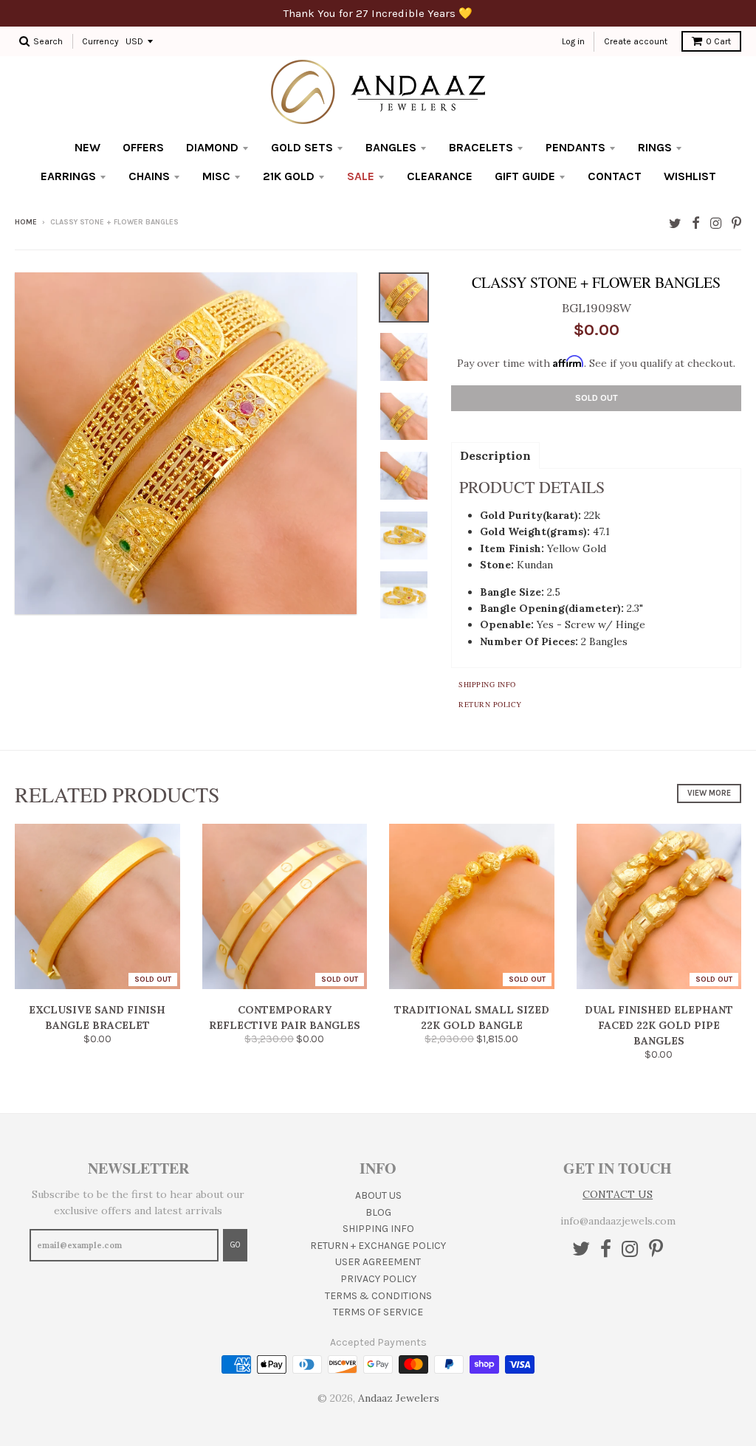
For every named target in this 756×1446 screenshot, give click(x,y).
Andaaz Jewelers (398, 1398)
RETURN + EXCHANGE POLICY (378, 1245)
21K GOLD (289, 176)
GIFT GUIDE (525, 176)
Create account (635, 41)
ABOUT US (378, 1195)
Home (26, 222)
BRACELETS (481, 147)
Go (235, 1245)
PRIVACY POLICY (378, 1279)
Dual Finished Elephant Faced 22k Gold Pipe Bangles (659, 1025)
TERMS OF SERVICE (378, 1312)
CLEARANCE (439, 176)
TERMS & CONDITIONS (378, 1296)
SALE (360, 176)
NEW (87, 147)
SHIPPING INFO (378, 1228)
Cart (718, 41)
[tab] (495, 454)
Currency (100, 41)
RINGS (655, 147)
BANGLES (390, 147)
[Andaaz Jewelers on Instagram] (715, 223)
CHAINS (149, 176)
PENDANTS (575, 147)
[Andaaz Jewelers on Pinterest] (736, 223)
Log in (573, 41)
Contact (615, 176)
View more (709, 793)
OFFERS (143, 147)
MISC (216, 176)
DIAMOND (212, 147)
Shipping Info (487, 684)
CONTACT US (618, 1194)
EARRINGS (68, 176)
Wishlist (690, 176)
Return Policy (490, 704)
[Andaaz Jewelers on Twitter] (675, 223)
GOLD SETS (302, 147)
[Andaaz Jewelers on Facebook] (696, 223)
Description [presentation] (495, 455)
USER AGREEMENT (378, 1262)
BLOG (378, 1212)
